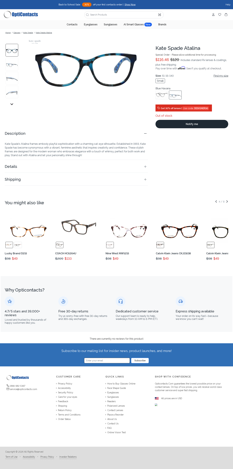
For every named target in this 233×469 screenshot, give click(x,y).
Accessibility (29, 457)
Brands (162, 24)
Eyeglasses (90, 24)
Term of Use (11, 457)
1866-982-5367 (17, 386)
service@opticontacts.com (23, 389)
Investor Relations (68, 457)
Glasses (16, 33)
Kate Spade (28, 33)
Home (8, 33)
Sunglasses (110, 24)
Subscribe (140, 360)
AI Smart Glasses (137, 24)
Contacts (72, 24)
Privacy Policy (47, 457)
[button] (76, 133)
